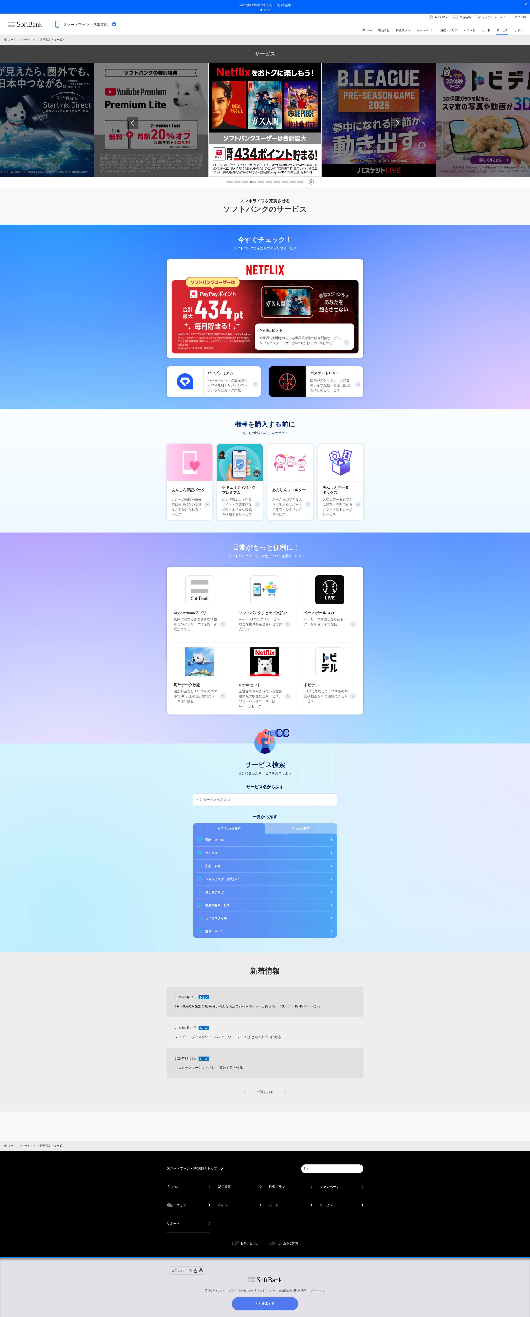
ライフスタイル (216, 918)
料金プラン (277, 1186)
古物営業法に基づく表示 (292, 1290)
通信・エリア (177, 1205)
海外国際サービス (217, 905)
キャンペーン (330, 1186)
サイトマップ (317, 1290)
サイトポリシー (266, 1290)
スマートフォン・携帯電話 (35, 39)
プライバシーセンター (241, 1290)
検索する (268, 1303)
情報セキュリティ (215, 1290)
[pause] (311, 181)
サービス (326, 1205)
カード (274, 1205)
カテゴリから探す (229, 828)
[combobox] (270, 800)
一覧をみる (265, 1092)
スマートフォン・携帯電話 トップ (192, 1168)
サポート (173, 1223)
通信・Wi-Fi (213, 931)
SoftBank (25, 24)
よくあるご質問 (287, 1243)
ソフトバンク (265, 1280)
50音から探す (301, 828)
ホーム (12, 39)
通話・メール (214, 840)
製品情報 (224, 1186)
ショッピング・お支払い (222, 879)
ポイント (224, 1205)
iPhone (172, 1186)
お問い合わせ (249, 1243)
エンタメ (211, 853)
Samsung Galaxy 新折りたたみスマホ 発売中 (265, 5)
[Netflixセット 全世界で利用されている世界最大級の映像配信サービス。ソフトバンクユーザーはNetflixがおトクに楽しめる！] (265, 355)
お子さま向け (214, 892)
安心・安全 (213, 866)
